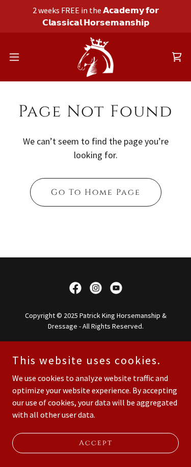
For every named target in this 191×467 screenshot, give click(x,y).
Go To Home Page (96, 192)
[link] (95, 57)
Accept (96, 443)
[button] (18, 57)
